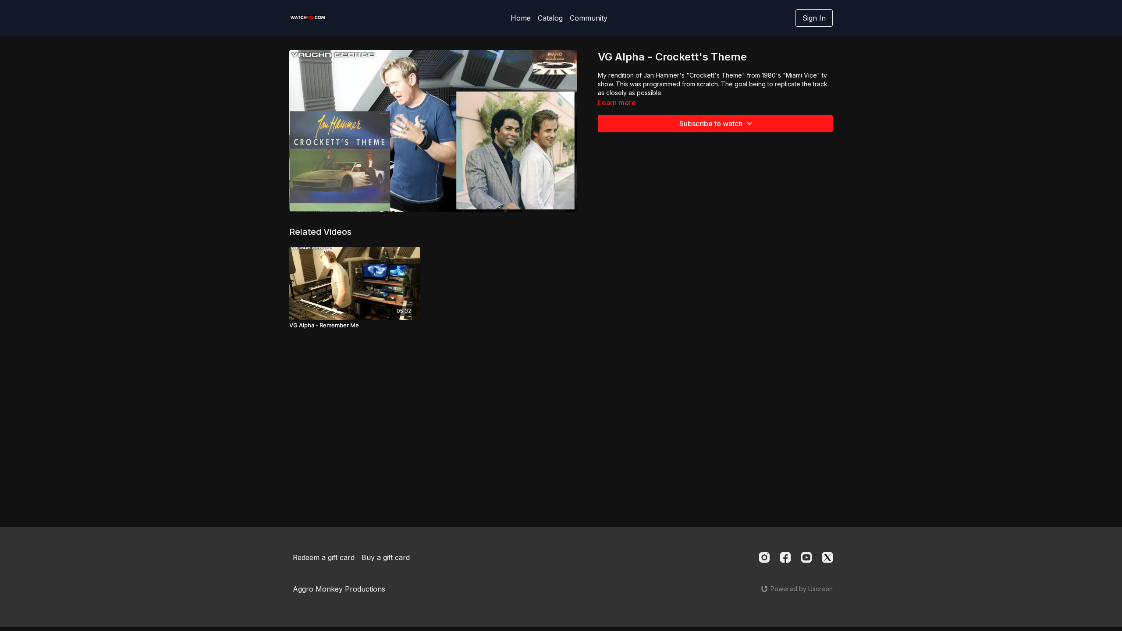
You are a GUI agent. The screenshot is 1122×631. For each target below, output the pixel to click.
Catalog (550, 18)
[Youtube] (806, 557)
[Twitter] (827, 557)
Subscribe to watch (710, 123)
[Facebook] (785, 557)
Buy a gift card (386, 557)
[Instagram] (764, 557)
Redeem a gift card (324, 557)
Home (521, 18)
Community (588, 18)
